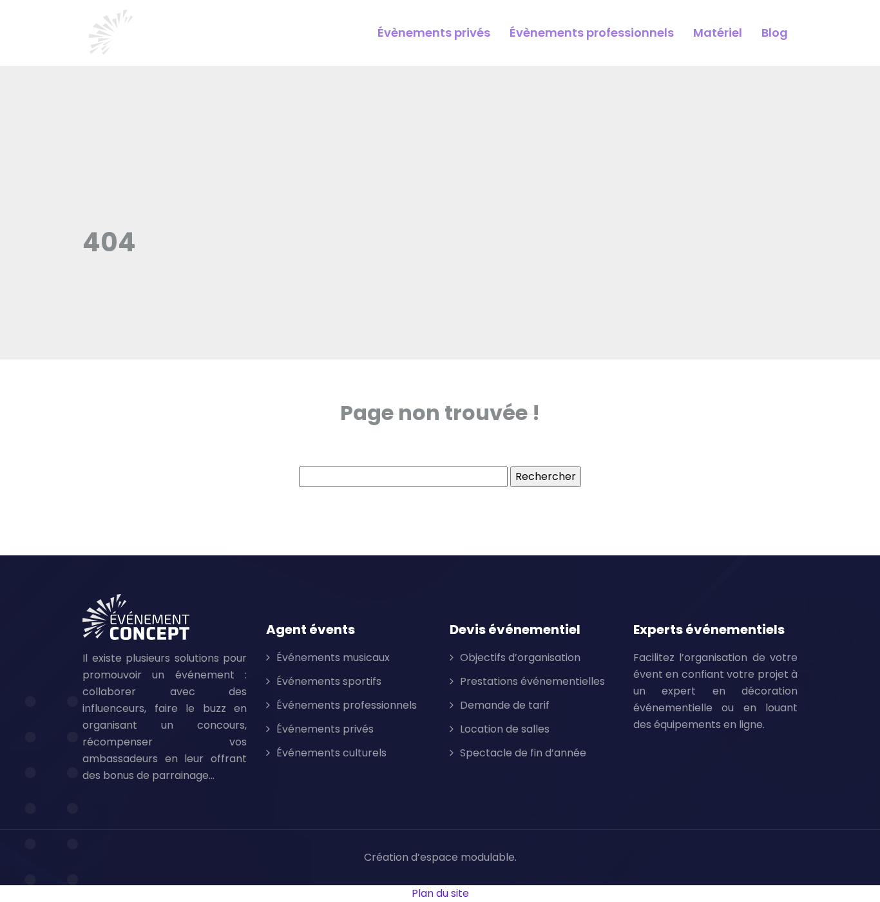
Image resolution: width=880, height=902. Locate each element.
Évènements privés (434, 32)
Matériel (717, 32)
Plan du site (440, 893)
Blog (774, 32)
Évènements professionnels (592, 32)
